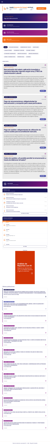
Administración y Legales (26, 47)
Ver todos (25, 246)
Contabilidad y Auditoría (19, 50)
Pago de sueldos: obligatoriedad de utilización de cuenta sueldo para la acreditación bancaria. (22, 130)
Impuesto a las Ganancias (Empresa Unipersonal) (14, 194)
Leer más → (43, 90)
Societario (28, 56)
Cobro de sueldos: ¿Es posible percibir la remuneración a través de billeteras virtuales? (25, 159)
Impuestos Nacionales (22, 53)
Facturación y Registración (9, 53)
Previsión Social (21, 56)
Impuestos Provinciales (33, 53)
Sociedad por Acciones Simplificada (12, 207)
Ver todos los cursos (25, 213)
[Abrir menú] (2, 2)
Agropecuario (36, 47)
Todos (5, 47)
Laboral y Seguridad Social (9, 56)
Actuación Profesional (13, 47)
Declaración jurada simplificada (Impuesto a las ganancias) (16, 198)
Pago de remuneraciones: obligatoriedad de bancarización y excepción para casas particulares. (23, 102)
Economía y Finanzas (30, 50)
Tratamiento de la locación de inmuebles (13, 211)
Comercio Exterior (8, 50)
